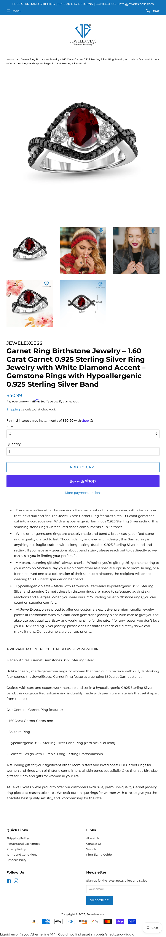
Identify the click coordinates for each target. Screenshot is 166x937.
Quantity (13, 444)
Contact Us (93, 843)
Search (91, 849)
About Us (92, 838)
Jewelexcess (96, 914)
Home (10, 59)
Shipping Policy (17, 838)
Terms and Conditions (21, 854)
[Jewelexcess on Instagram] (16, 882)
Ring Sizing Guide (99, 854)
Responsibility (16, 860)
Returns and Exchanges (23, 843)
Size (9, 426)
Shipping (13, 409)
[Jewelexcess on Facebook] (8, 882)
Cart (156, 11)
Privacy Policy (16, 849)
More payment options (83, 493)
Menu (17, 11)
